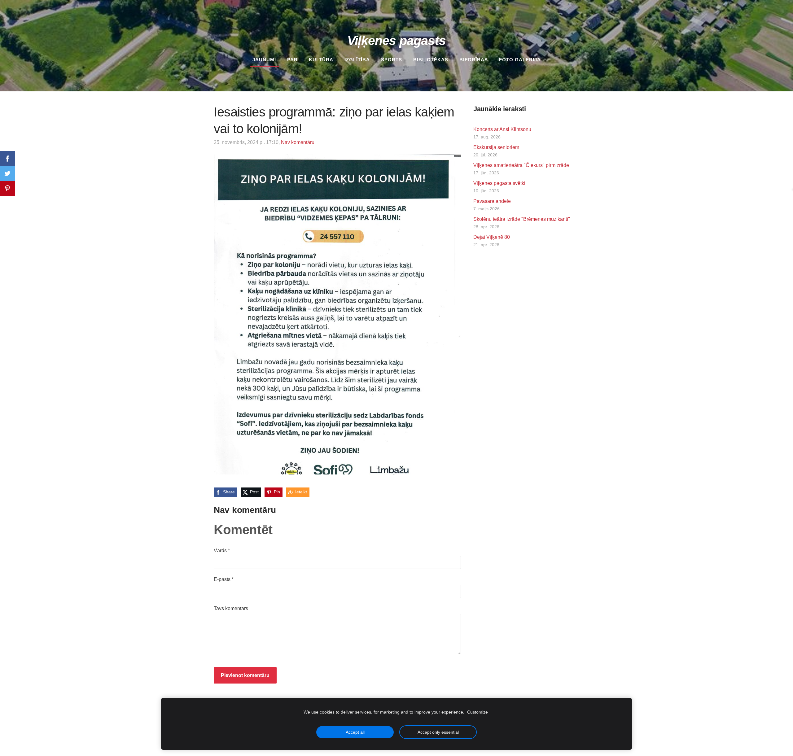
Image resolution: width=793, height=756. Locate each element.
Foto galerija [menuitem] (520, 59)
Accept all (355, 732)
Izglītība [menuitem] (357, 59)
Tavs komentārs (231, 608)
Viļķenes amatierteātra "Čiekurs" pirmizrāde (521, 165)
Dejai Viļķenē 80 (491, 237)
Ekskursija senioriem (496, 147)
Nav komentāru (297, 142)
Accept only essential (438, 732)
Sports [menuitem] (391, 59)
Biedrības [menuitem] (473, 59)
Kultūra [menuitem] (321, 59)
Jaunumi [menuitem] (264, 59)
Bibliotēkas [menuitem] (430, 59)
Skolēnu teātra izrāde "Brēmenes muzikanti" (521, 219)
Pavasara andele (492, 201)
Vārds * (222, 550)
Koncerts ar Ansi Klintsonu (502, 129)
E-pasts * (224, 579)
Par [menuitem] (292, 59)
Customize (477, 712)
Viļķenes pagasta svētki (499, 183)
